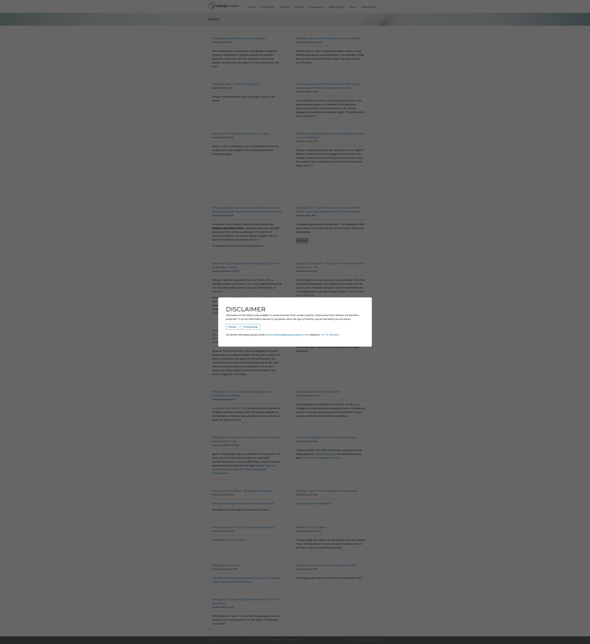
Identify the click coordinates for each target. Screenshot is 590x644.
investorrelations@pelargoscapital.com (285, 334)
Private (232, 326)
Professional (250, 326)
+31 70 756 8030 (330, 334)
